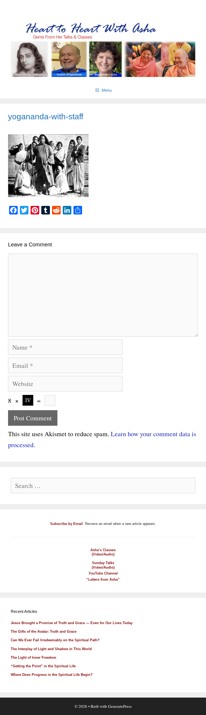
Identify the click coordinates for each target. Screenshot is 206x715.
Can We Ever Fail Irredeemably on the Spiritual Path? (55, 640)
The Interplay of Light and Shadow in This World (51, 649)
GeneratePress (120, 706)
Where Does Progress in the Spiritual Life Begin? (52, 675)
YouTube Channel (103, 573)
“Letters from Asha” (103, 579)
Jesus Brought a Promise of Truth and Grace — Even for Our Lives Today (72, 623)
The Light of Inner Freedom (33, 657)
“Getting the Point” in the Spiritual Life (43, 666)
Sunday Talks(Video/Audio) (103, 565)
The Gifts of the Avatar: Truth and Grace (43, 631)
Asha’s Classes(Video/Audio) (103, 552)
